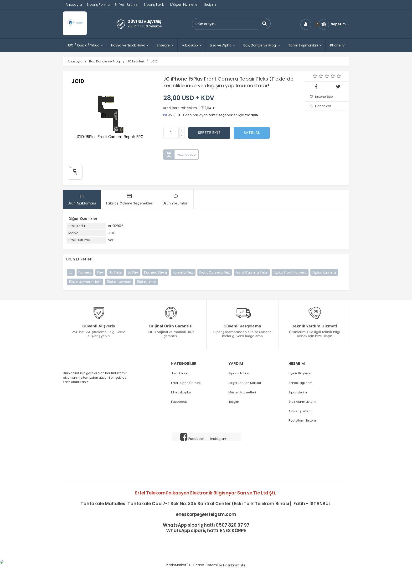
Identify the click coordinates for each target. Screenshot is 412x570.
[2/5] (318, 76)
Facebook (179, 402)
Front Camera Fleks (252, 272)
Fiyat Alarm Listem (302, 420)
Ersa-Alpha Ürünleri (186, 383)
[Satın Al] (252, 132)
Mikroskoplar (181, 392)
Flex (100, 272)
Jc (71, 272)
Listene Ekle (324, 96)
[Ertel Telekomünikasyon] (75, 34)
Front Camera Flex (214, 272)
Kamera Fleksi (155, 272)
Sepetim (338, 24)
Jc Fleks (115, 272)
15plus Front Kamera (290, 272)
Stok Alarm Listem (302, 402)
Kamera (85, 272)
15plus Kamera (324, 272)
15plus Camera (119, 282)
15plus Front (146, 282)
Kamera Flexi (183, 272)
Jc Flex (133, 272)
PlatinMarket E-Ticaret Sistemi (192, 565)
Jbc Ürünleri (180, 373)
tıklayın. (252, 115)
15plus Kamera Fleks (85, 282)
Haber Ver (323, 106)
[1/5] (315, 76)
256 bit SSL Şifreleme (145, 26)
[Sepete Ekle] (209, 132)
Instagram (218, 438)
